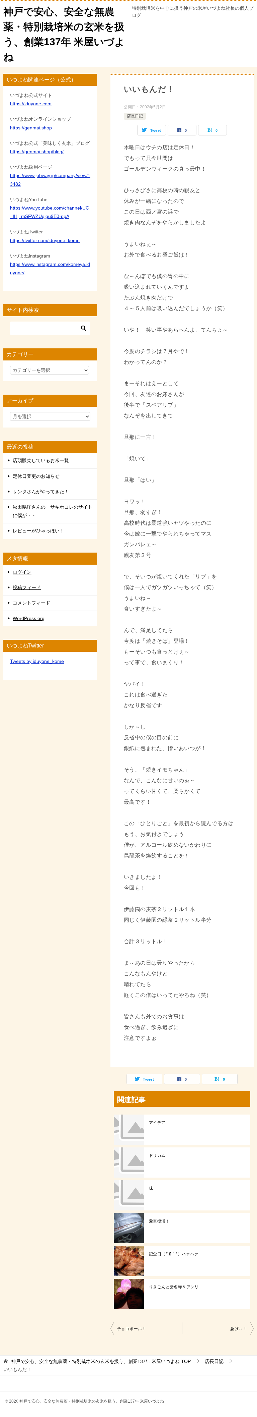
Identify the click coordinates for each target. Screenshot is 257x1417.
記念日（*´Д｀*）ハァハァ (173, 1254)
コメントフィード (31, 603)
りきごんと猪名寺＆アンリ (174, 1287)
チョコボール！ (131, 1328)
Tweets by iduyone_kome (37, 661)
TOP (101, 1361)
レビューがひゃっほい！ (38, 530)
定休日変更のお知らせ (36, 476)
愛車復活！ (159, 1221)
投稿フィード (27, 587)
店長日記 (135, 116)
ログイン (22, 572)
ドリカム (157, 1155)
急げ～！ (238, 1328)
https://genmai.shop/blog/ (37, 151)
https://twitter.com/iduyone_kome (45, 240)
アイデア (157, 1122)
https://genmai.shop (31, 127)
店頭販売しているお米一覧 (41, 460)
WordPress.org (29, 618)
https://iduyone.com (31, 103)
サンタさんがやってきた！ (41, 491)
